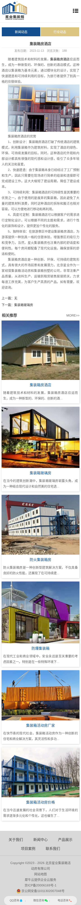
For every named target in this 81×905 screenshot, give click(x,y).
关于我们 (16, 840)
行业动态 (60, 32)
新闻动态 (21, 32)
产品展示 (65, 840)
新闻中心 (40, 840)
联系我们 (53, 849)
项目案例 (28, 849)
